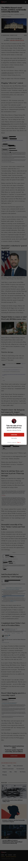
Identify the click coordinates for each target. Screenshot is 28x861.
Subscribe (14, 434)
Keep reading (14, 438)
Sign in (19, 442)
